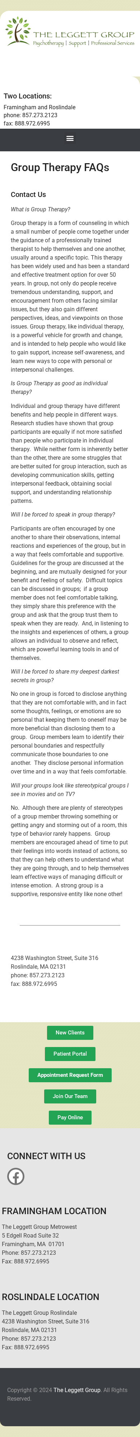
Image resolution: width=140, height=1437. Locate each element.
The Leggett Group (77, 1390)
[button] (70, 138)
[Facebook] (15, 1176)
